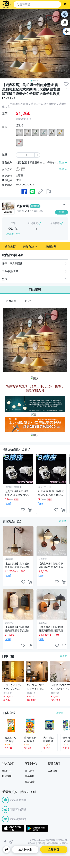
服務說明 (7, 776)
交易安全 (64, 843)
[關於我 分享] (64, 205)
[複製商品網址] (40, 191)
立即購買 (53, 849)
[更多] (64, 204)
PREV (2, 484)
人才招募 (52, 770)
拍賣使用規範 (52, 843)
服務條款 (32, 843)
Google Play (37, 828)
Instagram (11, 842)
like (23, 509)
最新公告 (29, 781)
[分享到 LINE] (32, 191)
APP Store (13, 828)
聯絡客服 (29, 776)
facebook (5, 842)
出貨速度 (33, 223)
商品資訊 (35, 289)
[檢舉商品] (48, 191)
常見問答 (29, 770)
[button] (10, 246)
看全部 (63, 656)
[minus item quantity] (18, 155)
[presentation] (66, 84)
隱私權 (41, 843)
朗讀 (64, 14)
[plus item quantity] (37, 155)
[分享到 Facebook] (24, 191)
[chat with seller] (6, 849)
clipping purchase (29, 509)
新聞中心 (7, 770)
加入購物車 (25, 849)
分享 (62, 218)
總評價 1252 (13, 234)
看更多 (62, 521)
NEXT (67, 484)
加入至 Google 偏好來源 (64, 22)
